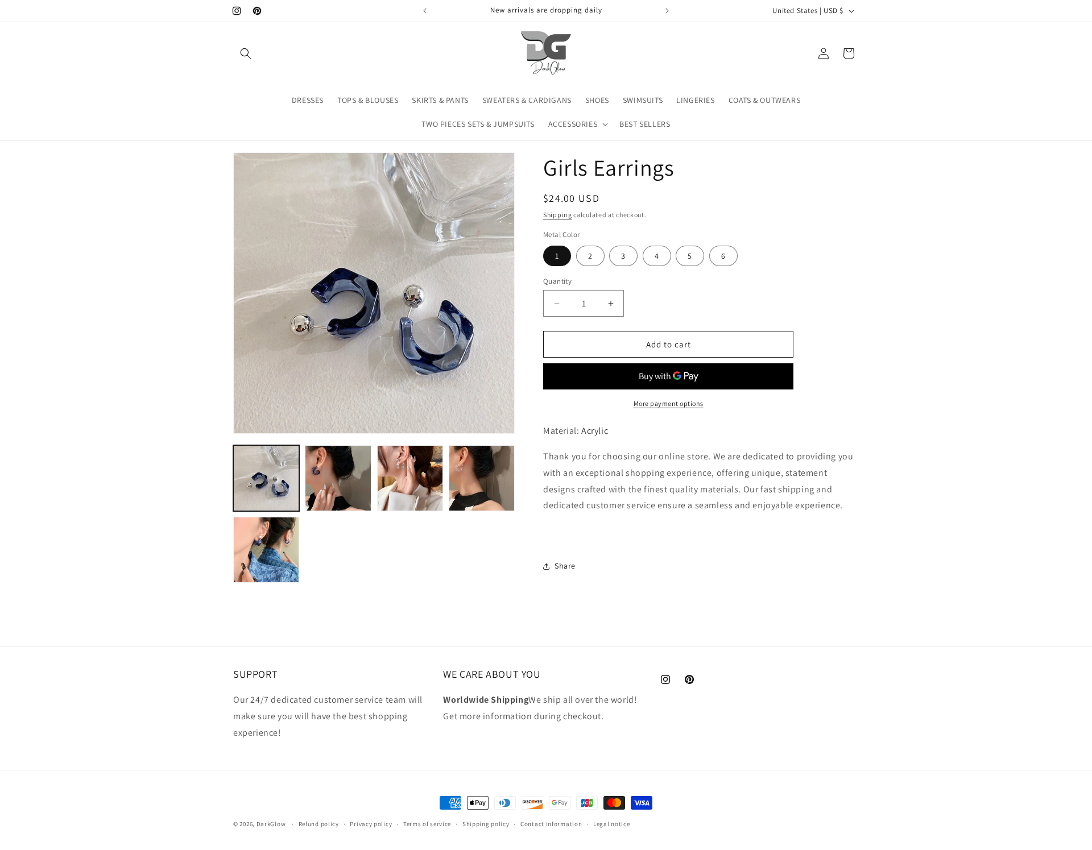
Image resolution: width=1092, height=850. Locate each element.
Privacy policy (371, 824)
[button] (245, 53)
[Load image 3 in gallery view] (410, 478)
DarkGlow (271, 824)
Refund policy (319, 824)
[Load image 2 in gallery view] (338, 478)
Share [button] (565, 566)
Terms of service (427, 824)
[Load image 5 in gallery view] (482, 478)
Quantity (557, 281)
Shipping (557, 214)
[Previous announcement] (424, 11)
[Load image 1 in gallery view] (266, 478)
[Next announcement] (667, 11)
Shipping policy (486, 824)
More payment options (669, 403)
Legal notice (611, 824)
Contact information (551, 824)
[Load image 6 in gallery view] (266, 550)
